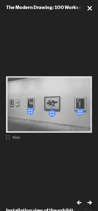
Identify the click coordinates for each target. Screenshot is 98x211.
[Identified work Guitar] (79, 112)
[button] (89, 8)
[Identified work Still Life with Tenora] (52, 113)
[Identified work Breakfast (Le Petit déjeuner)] (30, 111)
